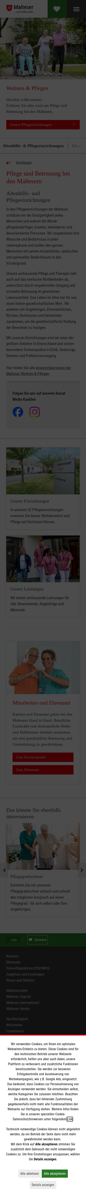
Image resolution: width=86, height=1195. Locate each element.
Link (70, 1119)
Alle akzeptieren (56, 1173)
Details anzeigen (44, 1185)
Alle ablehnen (30, 1173)
